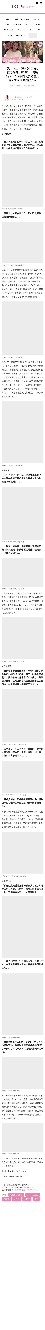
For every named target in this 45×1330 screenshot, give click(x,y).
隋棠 (36, 1199)
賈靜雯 (6, 1199)
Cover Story (21, 29)
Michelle (17, 97)
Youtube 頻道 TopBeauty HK (26, 1190)
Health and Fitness (22, 19)
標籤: (5, 1195)
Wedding (28, 24)
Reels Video (20, 35)
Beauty (8, 19)
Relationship (8, 29)
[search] (29, 3)
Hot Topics (17, 24)
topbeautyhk (28, 1187)
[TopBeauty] (22, 7)
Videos (10, 35)
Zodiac (38, 29)
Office (7, 24)
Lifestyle (36, 19)
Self (30, 29)
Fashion (37, 24)
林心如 (17, 1199)
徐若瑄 (27, 1199)
